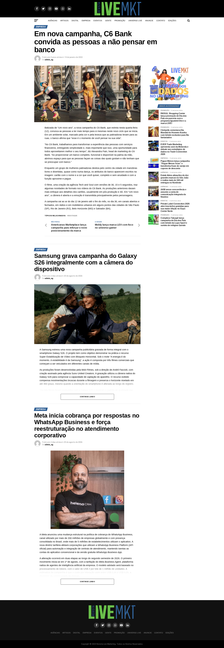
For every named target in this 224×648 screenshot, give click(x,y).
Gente (108, 21)
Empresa (86, 21)
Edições (172, 21)
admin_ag (49, 60)
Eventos (97, 21)
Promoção (119, 21)
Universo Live (135, 21)
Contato (160, 21)
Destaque (72, 216)
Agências (52, 21)
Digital (75, 21)
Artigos (64, 21)
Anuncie (149, 21)
